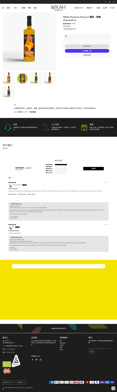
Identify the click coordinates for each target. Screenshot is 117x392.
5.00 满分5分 (28, 168)
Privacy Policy (20, 387)
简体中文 (89, 8)
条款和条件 (63, 343)
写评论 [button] (93, 168)
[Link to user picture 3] (31, 197)
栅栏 (61, 340)
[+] (71, 38)
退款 (61, 347)
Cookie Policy (29, 387)
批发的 (24, 8)
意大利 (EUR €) (79, 8)
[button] (67, 23)
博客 (29, 8)
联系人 (36, 8)
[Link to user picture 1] (12, 197)
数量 (66, 36)
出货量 (61, 345)
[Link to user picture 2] (22, 197)
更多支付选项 (87, 55)
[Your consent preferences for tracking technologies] (3, 389)
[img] (12, 182)
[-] (65, 38)
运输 (68, 29)
